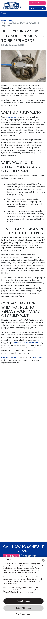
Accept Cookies (23, 601)
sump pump (11, 117)
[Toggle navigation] (4, 14)
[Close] (43, 560)
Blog (11, 20)
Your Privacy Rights (23, 614)
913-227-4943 (38, 8)
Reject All (23, 608)
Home (3, 20)
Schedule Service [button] (37, 3)
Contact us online (8, 357)
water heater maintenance (26, 342)
